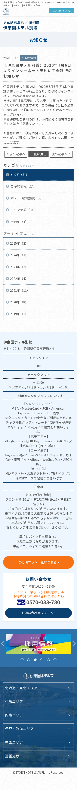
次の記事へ (60, 154)
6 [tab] (54, 659)
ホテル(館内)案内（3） (27, 198)
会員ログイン (60, 10)
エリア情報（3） (22, 209)
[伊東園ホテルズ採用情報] (38, 644)
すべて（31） (19, 174)
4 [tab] (41, 659)
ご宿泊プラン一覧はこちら (37, 562)
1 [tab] (22, 659)
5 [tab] (48, 659)
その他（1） (19, 221)
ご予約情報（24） (23, 186)
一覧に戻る (39, 154)
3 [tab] (35, 659)
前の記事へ (17, 154)
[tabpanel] (38, 644)
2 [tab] (28, 659)
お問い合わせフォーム (37, 613)
